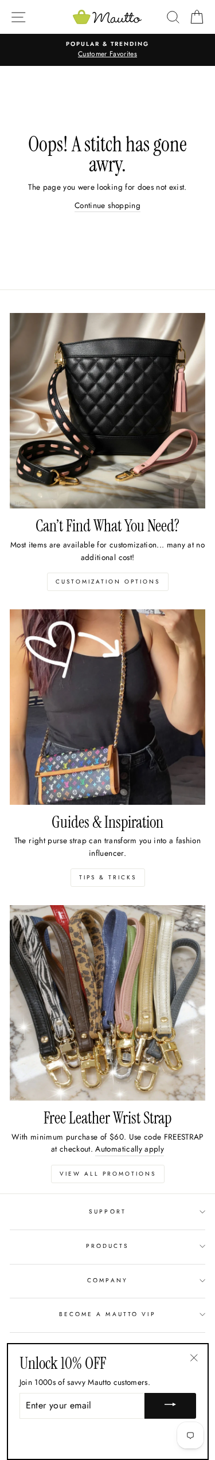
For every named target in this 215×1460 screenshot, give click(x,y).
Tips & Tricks (107, 877)
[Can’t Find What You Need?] (107, 410)
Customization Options (108, 581)
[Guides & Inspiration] (107, 707)
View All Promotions (108, 1173)
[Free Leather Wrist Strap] (107, 1003)
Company (107, 1280)
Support (107, 1211)
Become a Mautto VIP (107, 1314)
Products (107, 1246)
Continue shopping (107, 205)
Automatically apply (129, 1148)
